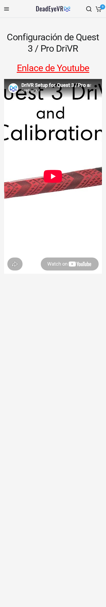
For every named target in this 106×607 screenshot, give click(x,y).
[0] (97, 9)
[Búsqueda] (88, 9)
